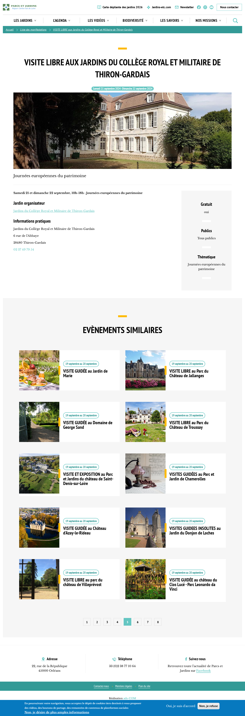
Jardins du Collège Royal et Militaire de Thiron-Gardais (54, 211)
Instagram (205, 7)
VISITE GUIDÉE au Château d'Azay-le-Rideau (69, 533)
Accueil (10, 29)
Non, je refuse (208, 706)
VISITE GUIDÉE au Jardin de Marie (69, 376)
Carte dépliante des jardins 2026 (123, 7)
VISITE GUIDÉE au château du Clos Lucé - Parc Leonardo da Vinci (175, 586)
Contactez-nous (101, 686)
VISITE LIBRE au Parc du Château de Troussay (175, 427)
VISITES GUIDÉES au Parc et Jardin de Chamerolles (175, 479)
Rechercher (235, 20)
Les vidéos (97, 20)
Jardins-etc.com (161, 7)
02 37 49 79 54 (23, 249)
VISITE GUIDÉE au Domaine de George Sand (69, 427)
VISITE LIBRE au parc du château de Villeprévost (69, 585)
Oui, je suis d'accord (180, 706)
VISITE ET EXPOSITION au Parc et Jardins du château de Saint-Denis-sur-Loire (69, 480)
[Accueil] (19, 7)
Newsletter (187, 7)
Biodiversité (134, 20)
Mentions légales (123, 686)
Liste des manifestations (33, 29)
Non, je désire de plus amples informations (56, 712)
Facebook (199, 7)
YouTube (211, 7)
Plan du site (144, 686)
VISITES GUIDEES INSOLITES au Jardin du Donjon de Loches (175, 533)
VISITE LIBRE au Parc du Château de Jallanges (175, 376)
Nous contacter (229, 7)
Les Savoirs (170, 20)
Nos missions (207, 20)
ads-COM (129, 698)
